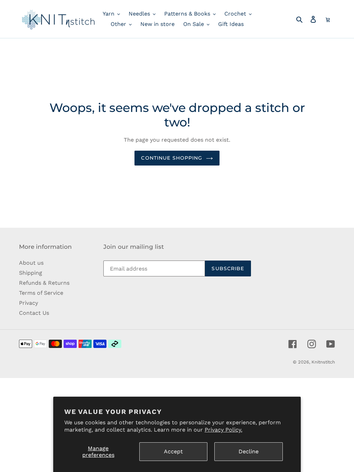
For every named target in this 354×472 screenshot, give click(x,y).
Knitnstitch (323, 362)
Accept (173, 451)
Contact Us (34, 313)
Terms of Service (41, 293)
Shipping (30, 273)
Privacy (28, 303)
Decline (249, 451)
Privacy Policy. (223, 429)
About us (31, 262)
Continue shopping (171, 158)
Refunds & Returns (44, 283)
